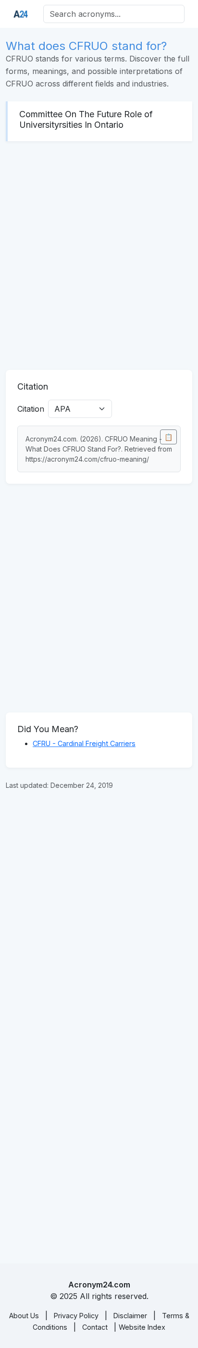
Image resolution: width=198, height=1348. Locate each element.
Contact (95, 1327)
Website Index (142, 1327)
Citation (30, 409)
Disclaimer (130, 1315)
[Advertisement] (99, 256)
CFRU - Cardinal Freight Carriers (84, 743)
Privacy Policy (76, 1315)
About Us (24, 1315)
